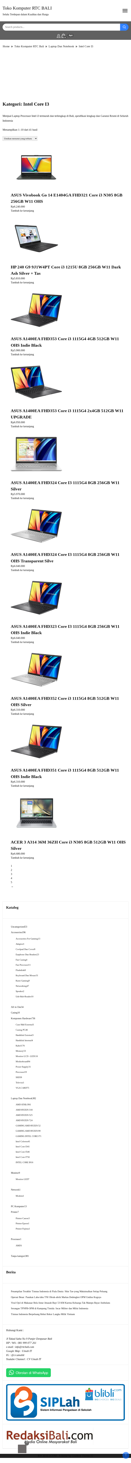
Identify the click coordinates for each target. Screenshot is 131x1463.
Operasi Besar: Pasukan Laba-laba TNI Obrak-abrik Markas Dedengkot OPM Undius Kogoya (56, 1297)
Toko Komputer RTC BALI (27, 8)
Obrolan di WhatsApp (32, 1372)
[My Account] (58, 35)
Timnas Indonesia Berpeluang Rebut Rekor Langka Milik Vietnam (43, 1314)
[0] (22, 1449)
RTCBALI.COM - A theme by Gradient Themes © (65, 1455)
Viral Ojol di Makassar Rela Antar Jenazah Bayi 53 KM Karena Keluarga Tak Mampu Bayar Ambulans (60, 1302)
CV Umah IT (34, 1359)
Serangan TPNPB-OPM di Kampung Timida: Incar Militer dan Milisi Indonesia (49, 1308)
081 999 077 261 (27, 1342)
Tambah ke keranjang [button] (22, 210)
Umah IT (27, 1351)
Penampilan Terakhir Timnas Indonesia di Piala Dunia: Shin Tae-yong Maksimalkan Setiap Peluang (59, 1291)
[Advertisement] (65, 75)
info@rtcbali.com (24, 1346)
